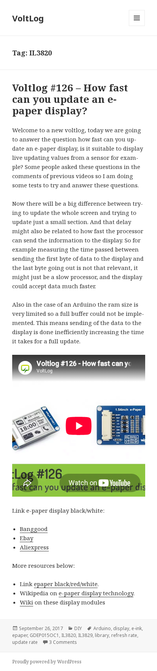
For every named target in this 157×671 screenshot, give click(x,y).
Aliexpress (34, 547)
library (102, 635)
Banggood (34, 529)
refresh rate (124, 635)
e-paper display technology (96, 593)
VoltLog (28, 18)
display (121, 628)
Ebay (26, 538)
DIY (78, 628)
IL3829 (85, 635)
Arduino (102, 628)
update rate (25, 642)
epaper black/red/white (66, 584)
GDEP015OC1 (44, 635)
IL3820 (68, 635)
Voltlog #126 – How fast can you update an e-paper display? (70, 99)
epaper (19, 635)
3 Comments (63, 642)
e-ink (136, 628)
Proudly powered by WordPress (47, 661)
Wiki (26, 602)
